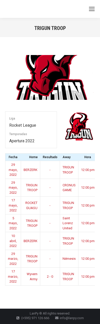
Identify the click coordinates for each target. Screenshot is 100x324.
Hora (87, 157)
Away (67, 157)
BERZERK (30, 170)
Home (33, 157)
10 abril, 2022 (13, 241)
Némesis (69, 259)
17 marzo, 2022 (13, 276)
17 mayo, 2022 (13, 205)
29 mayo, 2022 (13, 170)
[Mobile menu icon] (92, 9)
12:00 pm (88, 170)
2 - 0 (50, 276)
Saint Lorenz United (68, 223)
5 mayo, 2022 (13, 223)
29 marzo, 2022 (13, 259)
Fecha (13, 157)
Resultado (50, 157)
